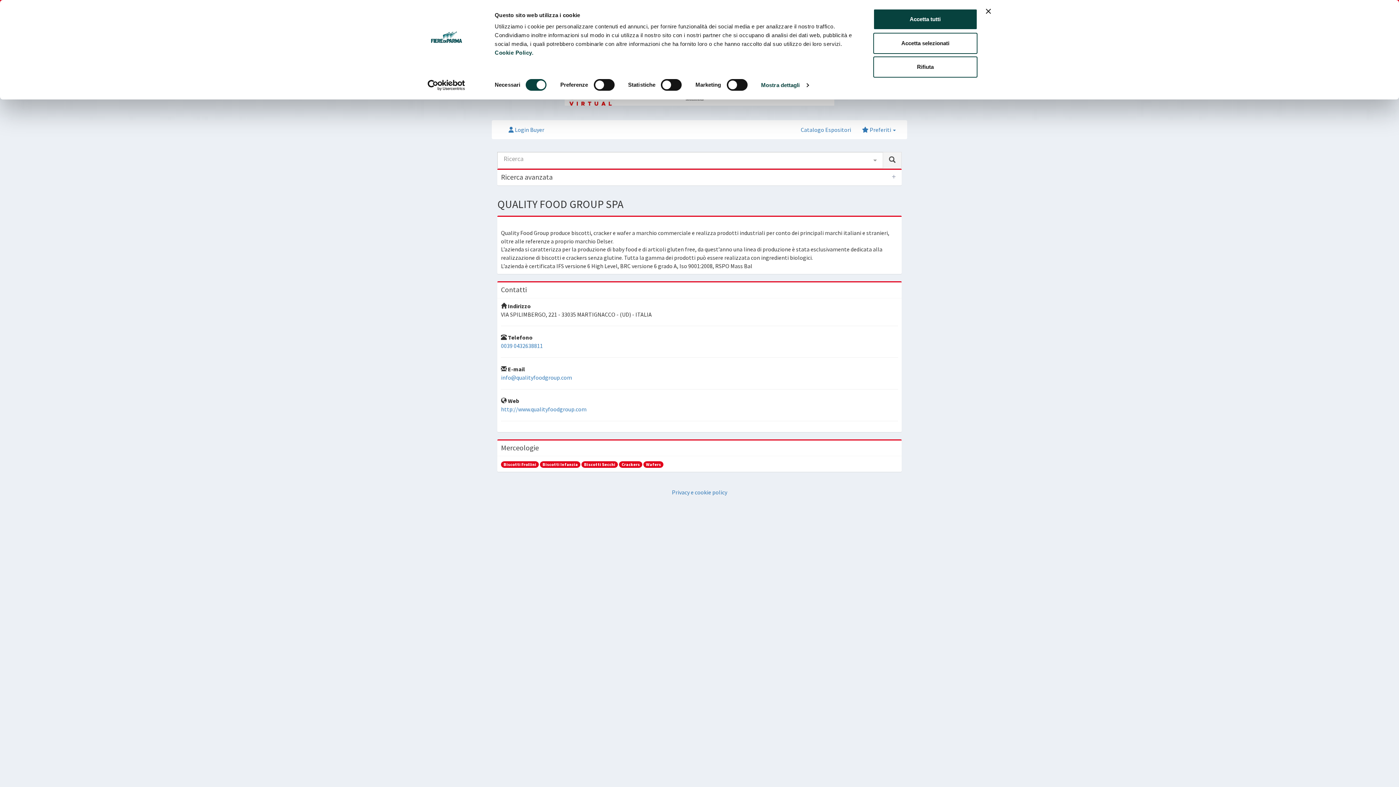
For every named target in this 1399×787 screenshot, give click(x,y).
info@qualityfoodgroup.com (536, 377)
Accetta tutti (925, 19)
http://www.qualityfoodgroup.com (544, 409)
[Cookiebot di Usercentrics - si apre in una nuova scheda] (446, 85)
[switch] (604, 85)
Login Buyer (529, 129)
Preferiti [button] (880, 129)
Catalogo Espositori (826, 129)
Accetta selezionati (925, 43)
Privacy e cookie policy (699, 492)
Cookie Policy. (514, 53)
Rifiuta (925, 67)
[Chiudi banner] (988, 11)
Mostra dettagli (780, 85)
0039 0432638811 (522, 345)
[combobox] (690, 160)
